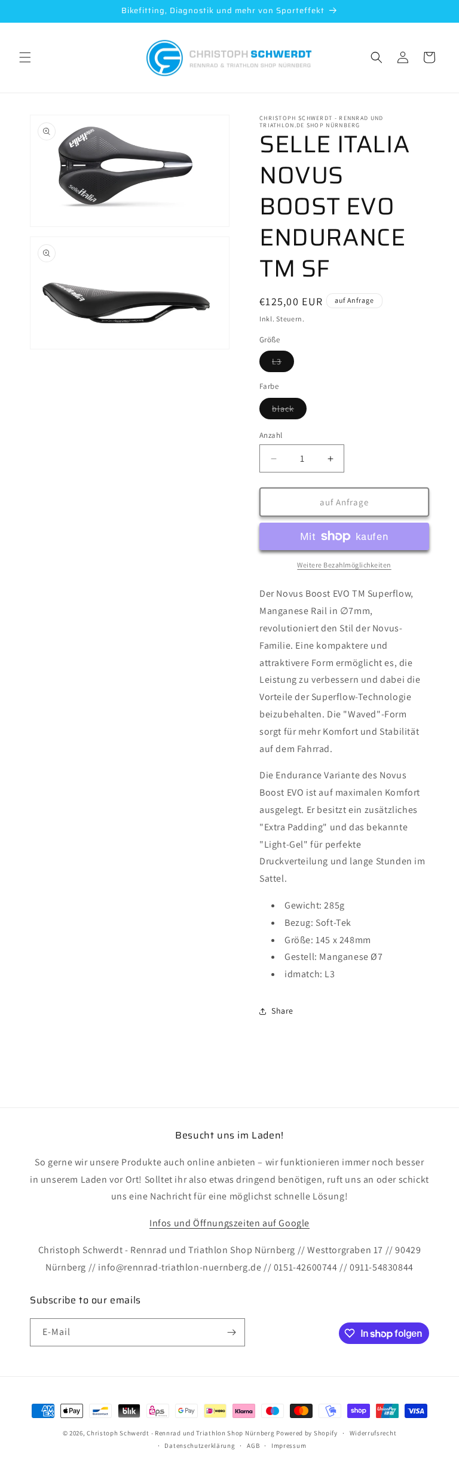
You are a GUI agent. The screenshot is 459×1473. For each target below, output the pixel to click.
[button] (25, 57)
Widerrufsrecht (373, 1433)
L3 (283, 363)
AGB (253, 1445)
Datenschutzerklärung (199, 1445)
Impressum (288, 1445)
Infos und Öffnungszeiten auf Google (229, 1223)
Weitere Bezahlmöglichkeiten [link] (344, 564)
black (289, 411)
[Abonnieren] (231, 1332)
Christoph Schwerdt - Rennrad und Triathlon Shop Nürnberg (180, 1433)
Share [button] (282, 1010)
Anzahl (270, 435)
